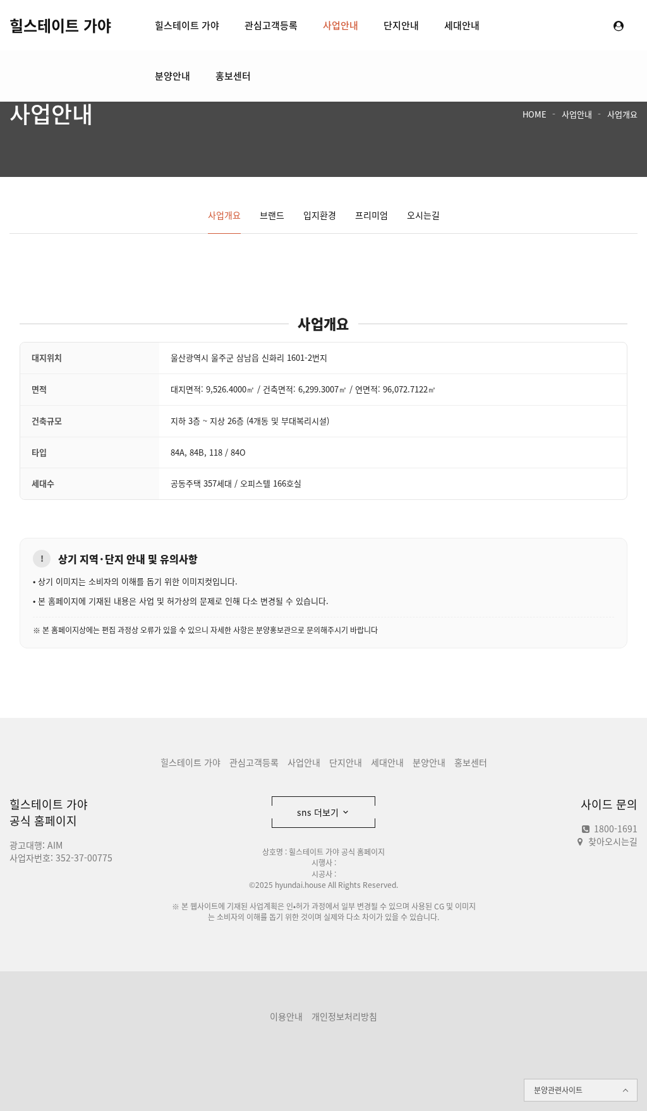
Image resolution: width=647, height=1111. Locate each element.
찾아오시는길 (613, 841)
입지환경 (319, 215)
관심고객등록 (271, 25)
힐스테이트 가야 (60, 25)
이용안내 (286, 1016)
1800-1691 (614, 828)
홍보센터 (233, 76)
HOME (535, 114)
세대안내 (462, 25)
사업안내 (340, 25)
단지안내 (401, 25)
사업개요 (622, 114)
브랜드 (272, 215)
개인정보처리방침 (344, 1016)
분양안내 (172, 76)
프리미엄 (371, 215)
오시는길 (423, 215)
